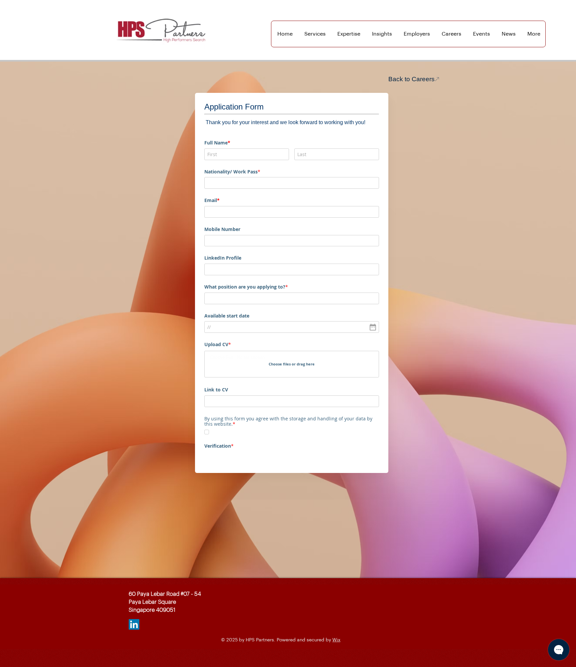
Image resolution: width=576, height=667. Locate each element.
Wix (336, 640)
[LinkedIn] (134, 624)
